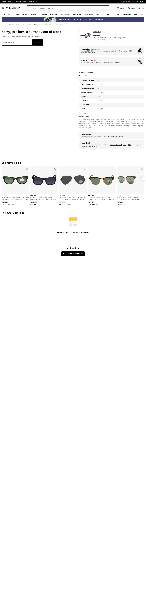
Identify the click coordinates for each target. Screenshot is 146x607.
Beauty (98, 14)
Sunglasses (65, 14)
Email (124, 145)
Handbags (54, 14)
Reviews (6, 212)
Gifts (136, 14)
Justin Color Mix (26, 24)
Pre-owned (127, 14)
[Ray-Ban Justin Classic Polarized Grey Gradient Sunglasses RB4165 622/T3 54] (55, 169)
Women (25, 14)
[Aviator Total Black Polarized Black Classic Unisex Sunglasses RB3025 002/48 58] (84, 169)
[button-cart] (143, 8)
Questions (18, 212)
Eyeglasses (77, 14)
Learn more (91, 53)
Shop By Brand (7, 14)
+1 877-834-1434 (116, 145)
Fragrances (89, 14)
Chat (129, 145)
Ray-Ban (17, 24)
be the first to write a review (73, 254)
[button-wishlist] (139, 8)
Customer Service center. (89, 146)
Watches (34, 14)
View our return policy (115, 136)
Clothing (108, 14)
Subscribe (38, 42)
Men (17, 14)
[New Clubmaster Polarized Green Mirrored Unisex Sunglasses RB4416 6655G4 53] (142, 169)
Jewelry (44, 14)
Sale (142, 14)
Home (3, 24)
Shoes (117, 14)
